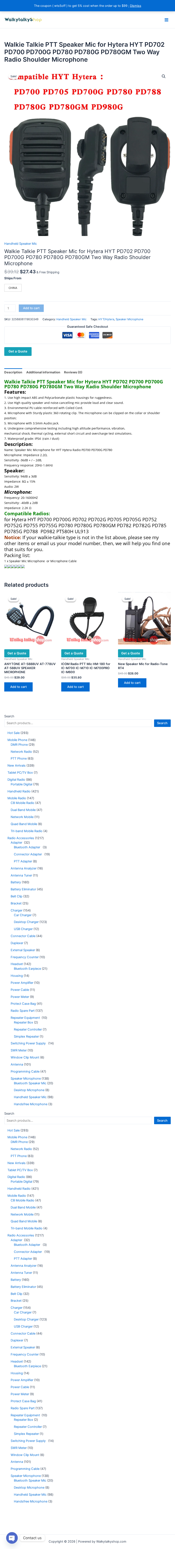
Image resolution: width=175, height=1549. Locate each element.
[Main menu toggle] (166, 19)
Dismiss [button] (135, 6)
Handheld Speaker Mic (20, 244)
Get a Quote (18, 351)
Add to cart (31, 308)
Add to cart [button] (18, 687)
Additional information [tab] (43, 372)
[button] (164, 76)
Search (9, 716)
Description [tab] (13, 372)
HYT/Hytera (106, 319)
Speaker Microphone (129, 319)
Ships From (12, 278)
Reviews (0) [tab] (73, 372)
